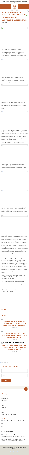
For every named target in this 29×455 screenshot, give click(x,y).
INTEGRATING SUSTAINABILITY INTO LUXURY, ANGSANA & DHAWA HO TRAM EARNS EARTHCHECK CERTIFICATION (14, 323)
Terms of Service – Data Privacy (8, 414)
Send (6, 380)
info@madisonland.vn (9, 423)
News (2, 412)
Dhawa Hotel (4, 400)
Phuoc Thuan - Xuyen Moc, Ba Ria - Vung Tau (14, 420)
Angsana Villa (4, 398)
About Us (3, 407)
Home (2, 395)
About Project (4, 393)
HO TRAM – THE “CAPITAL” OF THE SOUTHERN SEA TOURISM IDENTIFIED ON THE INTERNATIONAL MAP (14, 335)
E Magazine (4, 402)
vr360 (2, 286)
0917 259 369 (7, 427)
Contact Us (4, 418)
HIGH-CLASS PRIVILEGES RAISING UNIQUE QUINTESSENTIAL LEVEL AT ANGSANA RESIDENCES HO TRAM (14, 347)
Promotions (4, 409)
